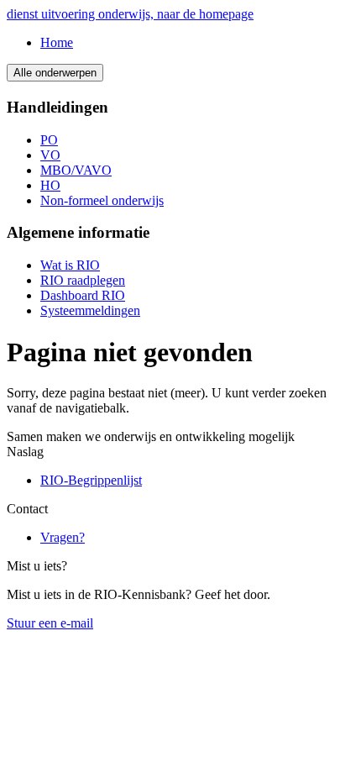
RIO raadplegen (82, 280)
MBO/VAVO (76, 170)
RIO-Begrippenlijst (91, 480)
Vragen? (62, 537)
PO (49, 140)
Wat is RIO (70, 265)
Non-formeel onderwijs (102, 200)
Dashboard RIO (82, 295)
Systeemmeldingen (90, 310)
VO (50, 155)
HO (50, 185)
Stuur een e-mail (50, 623)
